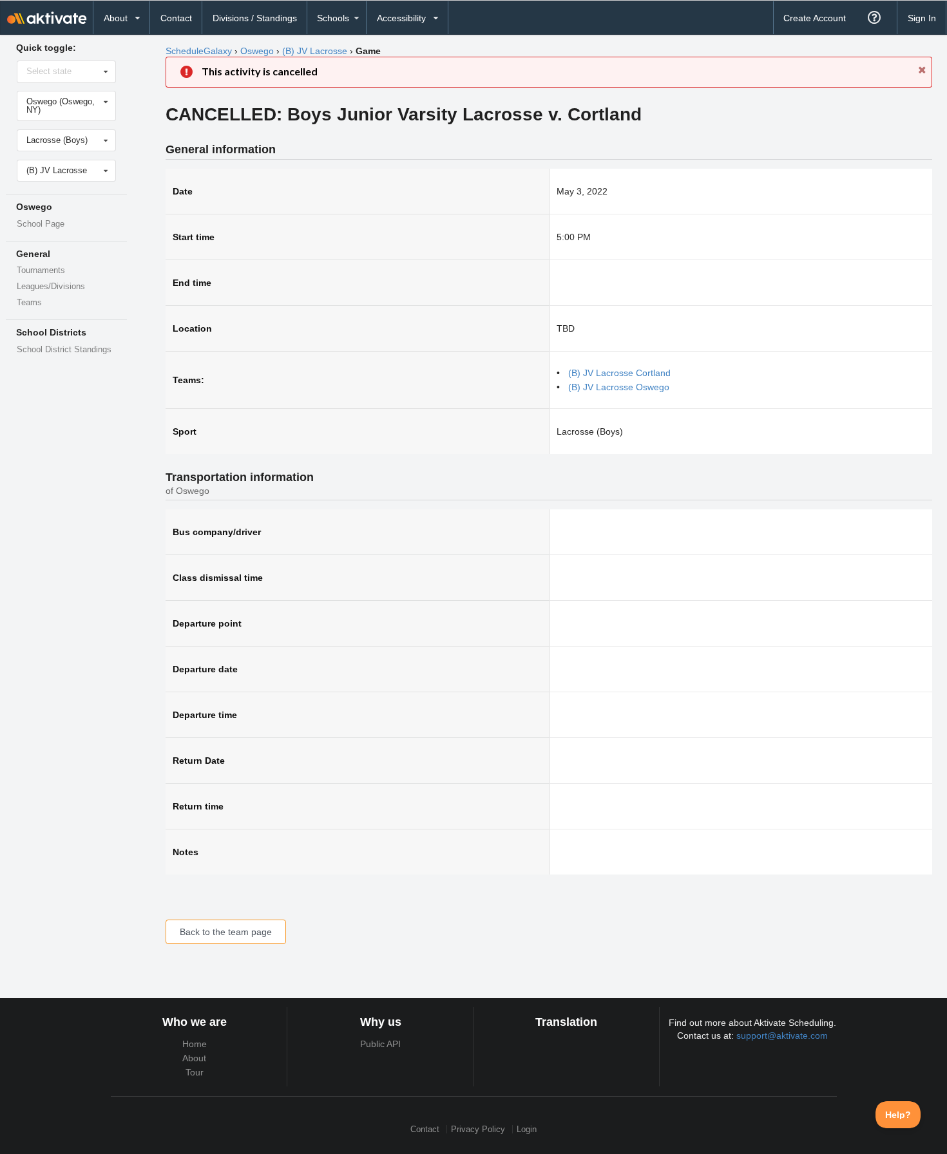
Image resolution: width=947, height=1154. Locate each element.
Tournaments (41, 270)
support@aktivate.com (782, 1035)
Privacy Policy (478, 1129)
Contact (176, 18)
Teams (29, 302)
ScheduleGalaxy (199, 51)
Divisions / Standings (255, 18)
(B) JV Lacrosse (314, 51)
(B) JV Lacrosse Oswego (618, 387)
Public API (380, 1044)
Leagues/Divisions (51, 286)
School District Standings (64, 349)
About (194, 1058)
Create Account (814, 18)
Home (194, 1044)
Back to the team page (226, 932)
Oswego (257, 51)
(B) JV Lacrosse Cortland (619, 373)
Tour (195, 1072)
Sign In (922, 18)
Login (527, 1129)
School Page (40, 224)
